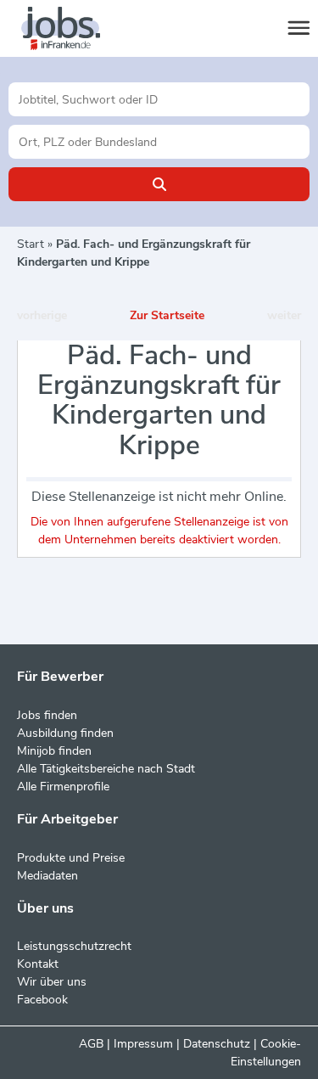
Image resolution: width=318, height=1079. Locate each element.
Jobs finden (47, 715)
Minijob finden (54, 751)
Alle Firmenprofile (63, 786)
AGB (91, 1044)
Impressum (143, 1044)
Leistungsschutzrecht (74, 946)
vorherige (42, 315)
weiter (284, 315)
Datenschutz (216, 1044)
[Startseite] (76, 29)
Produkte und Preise (71, 858)
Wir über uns (51, 982)
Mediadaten (47, 876)
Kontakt (38, 964)
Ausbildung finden (65, 733)
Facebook (42, 1000)
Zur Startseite (167, 315)
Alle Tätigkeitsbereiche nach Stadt (106, 769)
